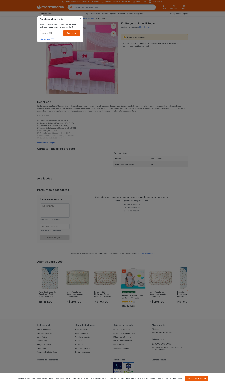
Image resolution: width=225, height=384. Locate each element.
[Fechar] (80, 18)
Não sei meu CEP (47, 39)
